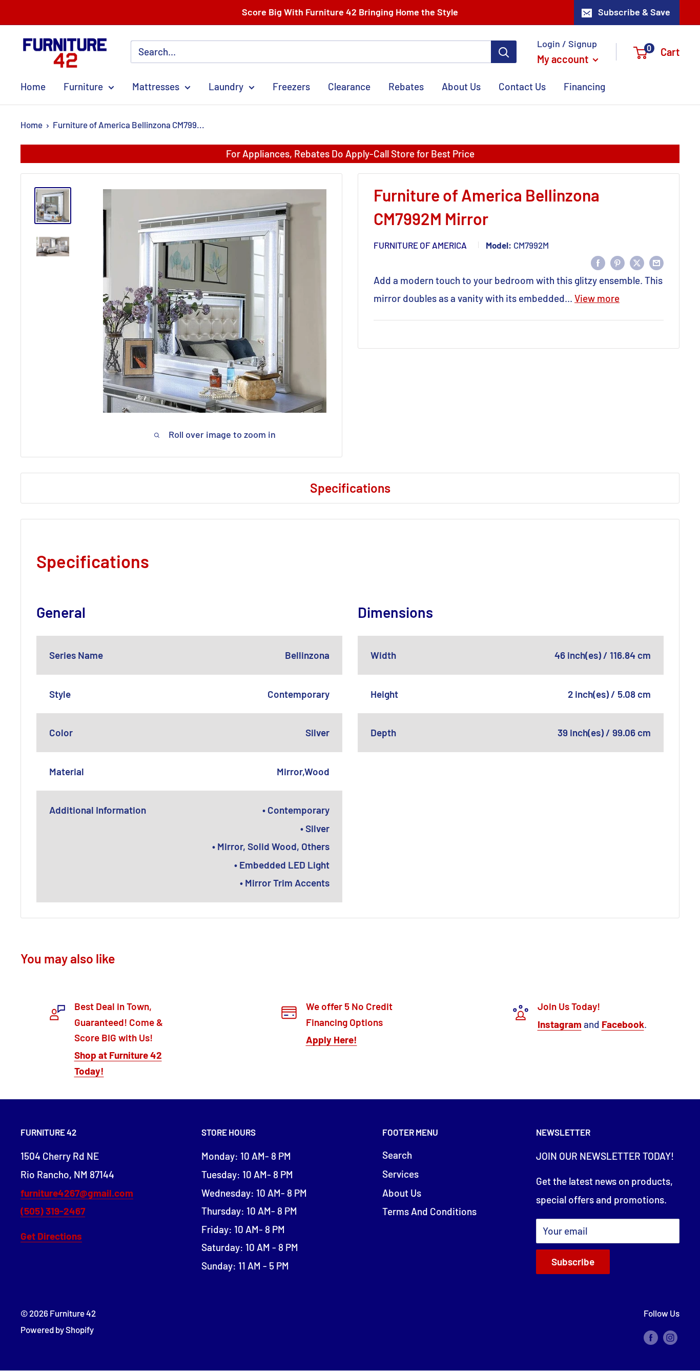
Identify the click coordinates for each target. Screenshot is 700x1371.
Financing (584, 86)
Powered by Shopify (57, 1329)
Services (400, 1174)
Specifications (350, 487)
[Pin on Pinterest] (617, 262)
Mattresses (155, 86)
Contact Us (522, 86)
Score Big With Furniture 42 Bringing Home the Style (350, 11)
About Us (461, 86)
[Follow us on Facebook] (651, 1336)
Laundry (226, 86)
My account (563, 59)
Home (33, 86)
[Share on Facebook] (598, 262)
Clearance (349, 86)
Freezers (291, 86)
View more (597, 298)
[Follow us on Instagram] (670, 1336)
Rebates (406, 86)
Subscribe (572, 1261)
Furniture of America (420, 245)
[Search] (504, 52)
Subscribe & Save (634, 11)
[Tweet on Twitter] (637, 262)
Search (397, 1155)
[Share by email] (656, 262)
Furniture (83, 86)
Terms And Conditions (429, 1211)
